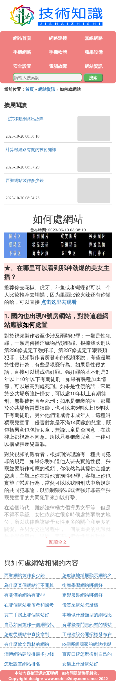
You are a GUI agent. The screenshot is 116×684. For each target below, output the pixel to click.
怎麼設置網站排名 (22, 663)
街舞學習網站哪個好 (82, 585)
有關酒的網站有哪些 (24, 595)
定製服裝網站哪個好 (82, 595)
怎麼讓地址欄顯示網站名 (87, 575)
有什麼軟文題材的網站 (26, 644)
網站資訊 (94, 66)
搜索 (93, 77)
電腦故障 (58, 66)
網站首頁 (22, 38)
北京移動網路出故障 (25, 119)
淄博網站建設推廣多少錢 (29, 654)
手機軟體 (58, 52)
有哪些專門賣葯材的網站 (87, 624)
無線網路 (94, 38)
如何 (29, 324)
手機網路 (22, 52)
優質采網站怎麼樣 (80, 604)
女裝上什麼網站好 (80, 663)
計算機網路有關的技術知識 (31, 149)
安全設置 (22, 66)
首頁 (29, 89)
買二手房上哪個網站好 (26, 614)
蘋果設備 (94, 52)
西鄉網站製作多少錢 (25, 180)
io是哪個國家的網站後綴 (86, 644)
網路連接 (58, 38)
